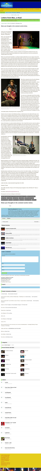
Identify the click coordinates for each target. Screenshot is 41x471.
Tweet (10, 205)
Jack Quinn (7, 427)
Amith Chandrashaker (31, 196)
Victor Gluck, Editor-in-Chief (10, 387)
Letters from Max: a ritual (29, 198)
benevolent (26, 350)
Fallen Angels (9, 318)
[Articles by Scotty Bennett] (2, 409)
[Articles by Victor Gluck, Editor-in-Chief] (2, 389)
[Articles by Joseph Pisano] (2, 414)
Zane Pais (34, 199)
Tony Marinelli (12, 23)
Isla (25, 355)
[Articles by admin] (2, 404)
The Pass (26, 364)
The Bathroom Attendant (9, 350)
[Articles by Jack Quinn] (2, 429)
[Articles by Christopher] (2, 424)
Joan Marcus (21, 198)
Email (3, 266)
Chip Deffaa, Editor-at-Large (10, 417)
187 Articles (19, 209)
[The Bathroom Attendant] (3, 352)
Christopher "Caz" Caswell (10, 422)
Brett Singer (7, 437)
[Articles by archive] (2, 384)
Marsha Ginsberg (4, 199)
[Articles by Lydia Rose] (2, 434)
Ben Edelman (9, 198)
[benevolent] (22, 352)
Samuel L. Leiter (8, 442)
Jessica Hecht (15, 198)
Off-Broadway (18, 23)
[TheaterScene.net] (20, 5)
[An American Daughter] (22, 361)
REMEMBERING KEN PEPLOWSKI (15, 328)
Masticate (13, 12)
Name (3, 263)
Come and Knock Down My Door (11, 307)
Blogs (2, 10)
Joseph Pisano (8, 412)
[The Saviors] (22, 375)
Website (8, 218)
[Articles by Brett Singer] (2, 439)
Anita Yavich (4, 198)
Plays (21, 23)
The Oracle (7, 325)
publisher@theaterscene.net (6, 278)
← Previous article (5, 221)
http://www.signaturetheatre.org (13, 191)
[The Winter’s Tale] (3, 366)
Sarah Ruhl (21, 199)
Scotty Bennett (8, 407)
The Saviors (27, 373)
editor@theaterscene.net (5, 280)
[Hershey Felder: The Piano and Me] (3, 375)
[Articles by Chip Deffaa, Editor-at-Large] (2, 419)
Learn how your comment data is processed (21, 275)
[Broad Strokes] (3, 361)
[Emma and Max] (3, 234)
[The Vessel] (3, 370)
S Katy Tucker (16, 199)
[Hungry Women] (22, 370)
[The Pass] (22, 366)
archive (6, 382)
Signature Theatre (28, 199)
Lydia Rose (7, 432)
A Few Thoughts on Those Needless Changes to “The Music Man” (16, 304)
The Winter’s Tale (8, 364)
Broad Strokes (7, 359)
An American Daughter (28, 359)
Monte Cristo (7, 331)
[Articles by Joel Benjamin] (2, 394)
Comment (3, 255)
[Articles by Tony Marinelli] (2, 399)
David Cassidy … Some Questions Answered (9, 293)
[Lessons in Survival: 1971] (3, 229)
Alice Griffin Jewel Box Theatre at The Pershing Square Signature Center (14, 196)
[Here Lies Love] (3, 248)
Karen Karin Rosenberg (10, 447)
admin (6, 402)
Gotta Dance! (8, 310)
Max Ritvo (10, 199)
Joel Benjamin (8, 392)
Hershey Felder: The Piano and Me (10, 373)
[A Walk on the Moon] (3, 239)
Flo (5, 321)
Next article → (36, 221)
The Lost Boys (9, 313)
